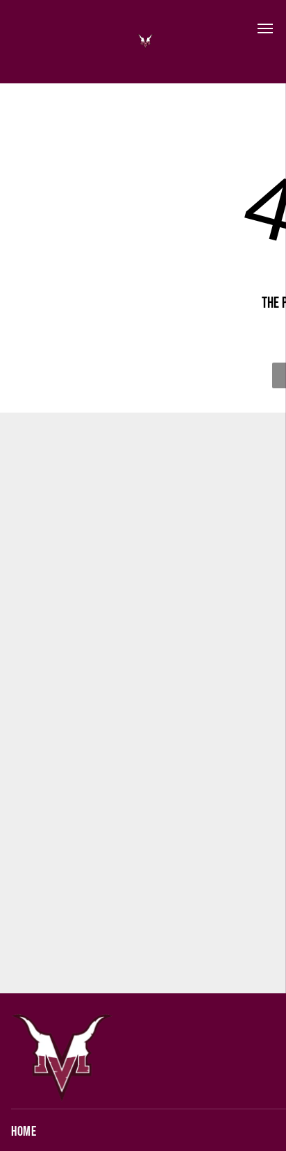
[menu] (265, 28)
